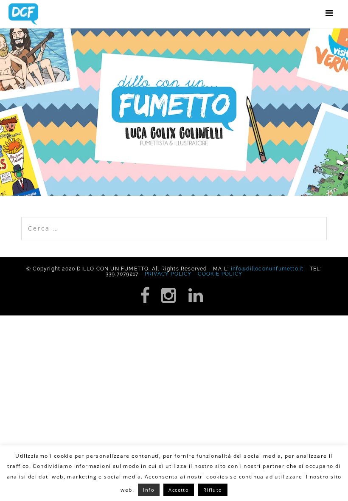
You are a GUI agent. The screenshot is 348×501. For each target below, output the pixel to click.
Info (148, 490)
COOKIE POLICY (220, 274)
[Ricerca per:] (174, 221)
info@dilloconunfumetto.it (267, 269)
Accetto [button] (178, 490)
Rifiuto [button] (212, 490)
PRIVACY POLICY (168, 274)
